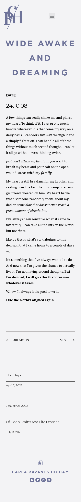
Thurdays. (14, 375)
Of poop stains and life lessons (32, 422)
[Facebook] (32, 480)
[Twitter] (37, 480)
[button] (52, 16)
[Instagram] (43, 480)
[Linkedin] (49, 480)
